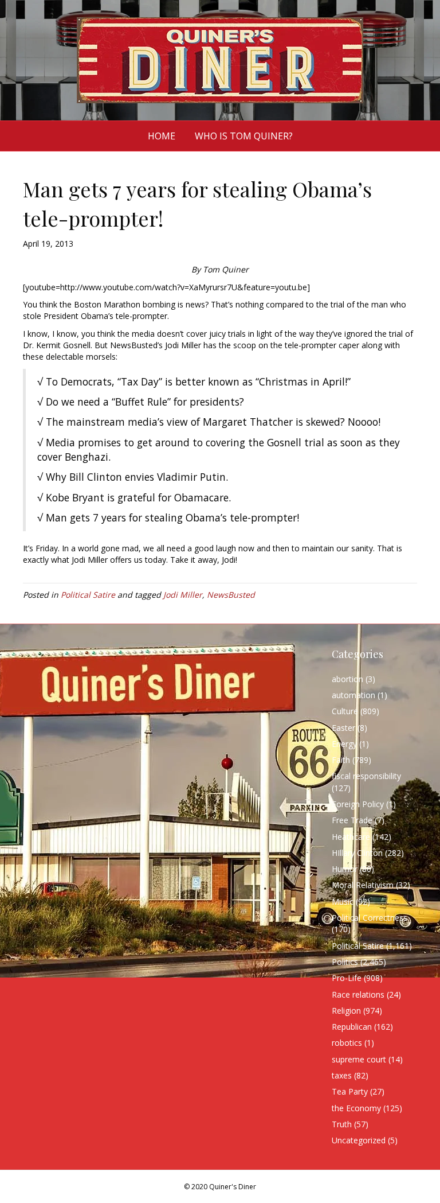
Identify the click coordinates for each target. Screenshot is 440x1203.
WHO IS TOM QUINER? (244, 136)
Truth (342, 1124)
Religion (346, 1010)
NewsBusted (231, 594)
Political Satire (88, 594)
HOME (161, 136)
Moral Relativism (363, 884)
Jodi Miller (182, 594)
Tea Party (350, 1091)
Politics (345, 961)
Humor (345, 868)
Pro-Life (347, 977)
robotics (347, 1042)
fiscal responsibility (366, 775)
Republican (352, 1026)
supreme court (359, 1059)
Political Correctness (369, 917)
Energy (344, 743)
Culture (345, 711)
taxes (342, 1075)
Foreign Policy (358, 804)
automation (353, 695)
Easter (343, 727)
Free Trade (352, 820)
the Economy (356, 1108)
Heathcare (351, 836)
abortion (347, 678)
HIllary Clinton (357, 852)
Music (342, 901)
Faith (341, 759)
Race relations (358, 994)
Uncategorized (359, 1140)
